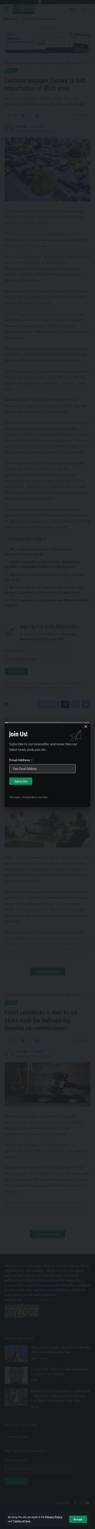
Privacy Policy (53, 1516)
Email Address (21, 760)
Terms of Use (21, 1521)
